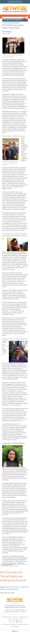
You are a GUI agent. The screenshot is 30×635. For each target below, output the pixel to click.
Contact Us (23, 611)
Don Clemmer (6, 31)
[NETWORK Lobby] (15, 9)
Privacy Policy (9, 609)
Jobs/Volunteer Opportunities (11, 611)
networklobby (16, 566)
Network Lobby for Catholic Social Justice (15, 605)
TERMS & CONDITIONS (19, 609)
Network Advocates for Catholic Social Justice (15, 607)
